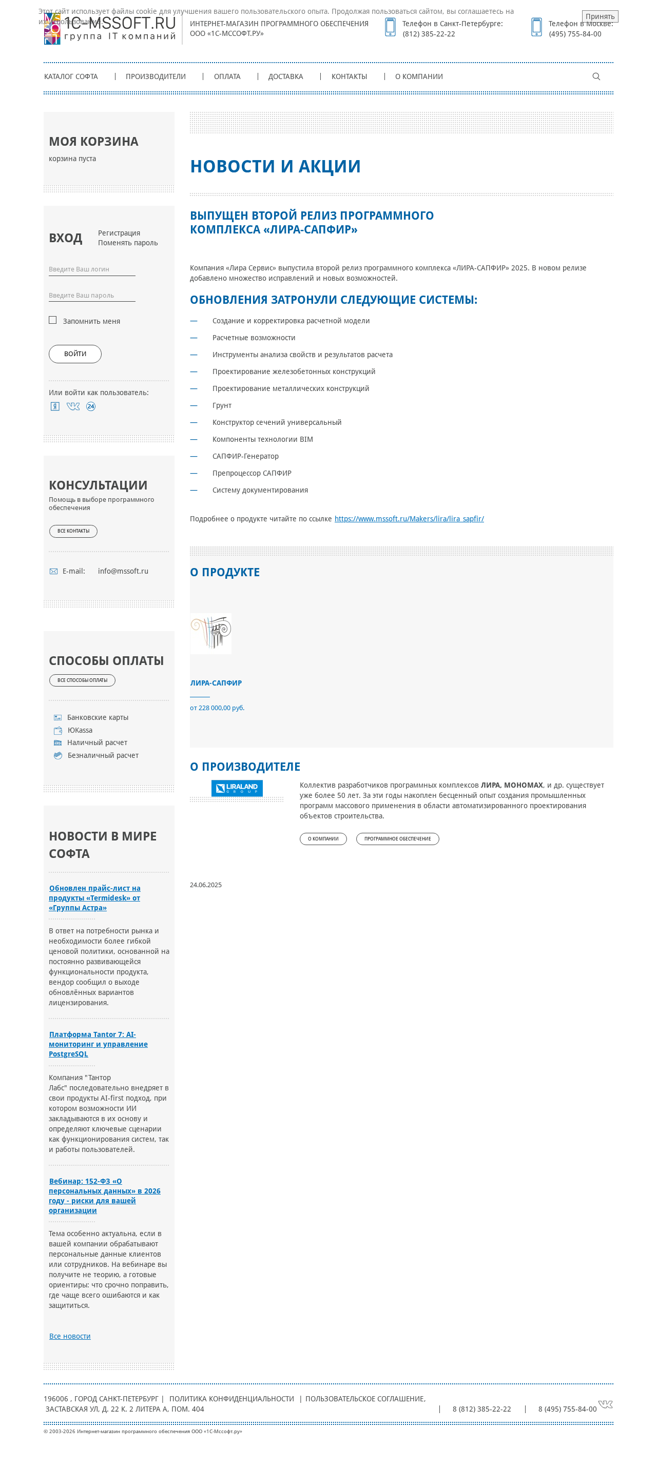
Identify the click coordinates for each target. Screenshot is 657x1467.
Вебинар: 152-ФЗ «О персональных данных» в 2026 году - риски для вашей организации (105, 1196)
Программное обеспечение (397, 839)
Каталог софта (71, 76)
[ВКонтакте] (73, 406)
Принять (600, 16)
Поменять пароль (128, 243)
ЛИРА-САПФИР (216, 683)
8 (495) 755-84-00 (567, 1409)
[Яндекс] (55, 406)
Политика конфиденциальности (231, 1399)
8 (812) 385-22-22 (482, 1409)
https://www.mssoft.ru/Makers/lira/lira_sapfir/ (409, 519)
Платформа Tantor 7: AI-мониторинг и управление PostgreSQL (98, 1044)
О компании (419, 76)
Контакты (350, 76)
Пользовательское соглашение (364, 1399)
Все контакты (73, 531)
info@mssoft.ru (123, 571)
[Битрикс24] (91, 406)
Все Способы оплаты (82, 680)
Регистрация (119, 233)
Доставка (285, 76)
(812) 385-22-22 (429, 34)
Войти (75, 354)
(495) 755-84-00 (575, 34)
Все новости (70, 1336)
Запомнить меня (91, 321)
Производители (156, 76)
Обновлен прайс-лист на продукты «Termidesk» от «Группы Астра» (95, 898)
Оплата (227, 76)
